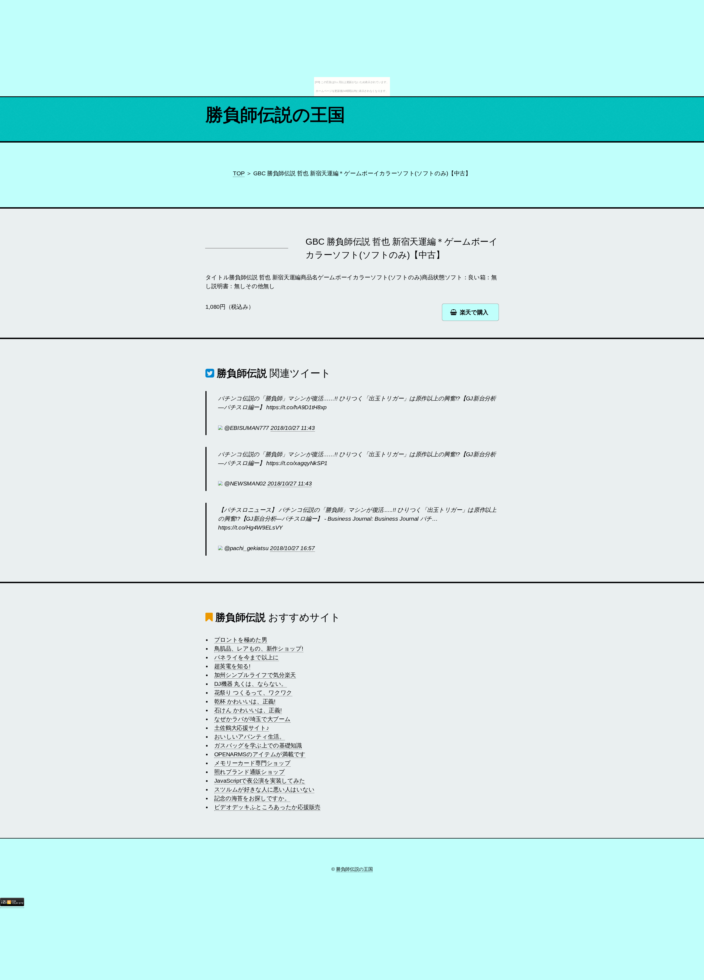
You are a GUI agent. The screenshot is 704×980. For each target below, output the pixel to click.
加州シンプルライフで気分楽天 (255, 675)
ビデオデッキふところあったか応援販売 (267, 807)
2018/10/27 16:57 (292, 548)
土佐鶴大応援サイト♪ (241, 728)
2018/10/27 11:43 (293, 428)
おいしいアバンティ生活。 (249, 736)
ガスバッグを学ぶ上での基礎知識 (258, 745)
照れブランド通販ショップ (249, 772)
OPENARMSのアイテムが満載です (260, 754)
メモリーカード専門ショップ (252, 763)
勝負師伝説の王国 (275, 115)
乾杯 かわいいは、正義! (245, 701)
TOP (238, 173)
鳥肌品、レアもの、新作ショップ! (258, 648)
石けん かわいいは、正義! (248, 710)
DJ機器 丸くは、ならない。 (250, 684)
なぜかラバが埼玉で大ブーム (252, 719)
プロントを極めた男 (240, 640)
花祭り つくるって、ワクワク (253, 692)
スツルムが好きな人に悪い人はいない (264, 789)
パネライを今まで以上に (246, 657)
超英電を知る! (232, 666)
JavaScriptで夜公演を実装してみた (259, 780)
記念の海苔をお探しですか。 (252, 798)
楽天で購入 (474, 312)
